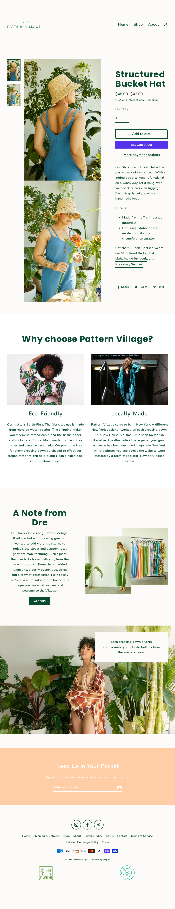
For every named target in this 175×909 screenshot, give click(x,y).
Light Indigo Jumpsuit (131, 258)
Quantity (121, 109)
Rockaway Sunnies (129, 264)
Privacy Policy (93, 836)
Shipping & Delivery (46, 836)
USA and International (130, 100)
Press (105, 842)
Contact (122, 836)
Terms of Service (142, 836)
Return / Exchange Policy (82, 842)
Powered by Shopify (100, 859)
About (153, 24)
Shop (138, 24)
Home (123, 24)
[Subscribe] (119, 787)
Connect (40, 601)
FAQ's (110, 836)
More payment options (142, 154)
